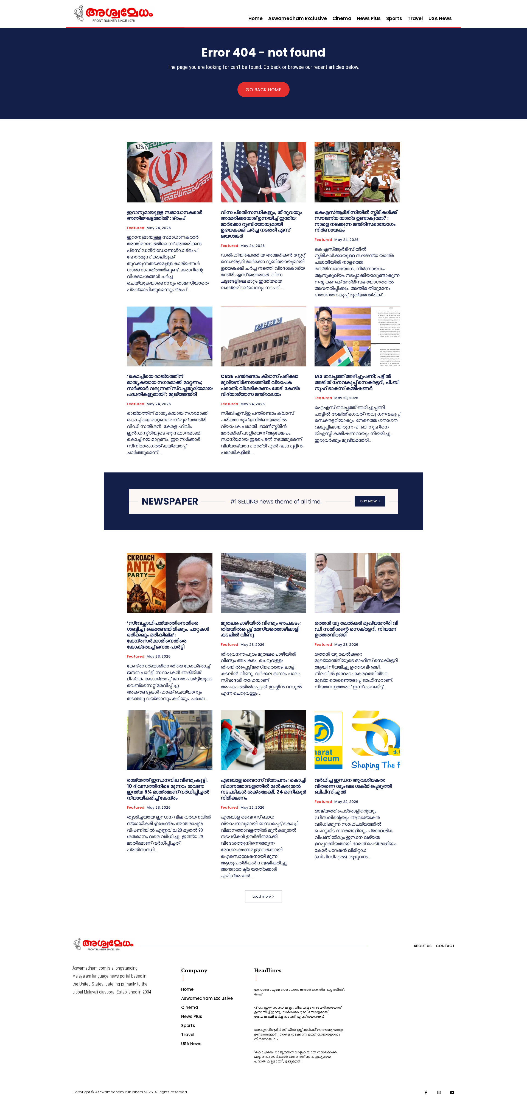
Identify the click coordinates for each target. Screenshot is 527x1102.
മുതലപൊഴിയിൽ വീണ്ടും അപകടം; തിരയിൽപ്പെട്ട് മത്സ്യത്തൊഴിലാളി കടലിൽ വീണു (261, 628)
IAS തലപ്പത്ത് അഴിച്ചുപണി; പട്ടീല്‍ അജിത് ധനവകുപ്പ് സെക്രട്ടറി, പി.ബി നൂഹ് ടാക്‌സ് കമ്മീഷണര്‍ (357, 382)
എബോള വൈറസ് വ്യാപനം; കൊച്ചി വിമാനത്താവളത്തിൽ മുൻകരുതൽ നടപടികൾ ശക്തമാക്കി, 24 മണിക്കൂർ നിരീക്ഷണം (263, 789)
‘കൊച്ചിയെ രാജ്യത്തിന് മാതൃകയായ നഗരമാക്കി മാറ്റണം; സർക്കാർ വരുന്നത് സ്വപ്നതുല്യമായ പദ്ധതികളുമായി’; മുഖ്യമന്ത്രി (169, 385)
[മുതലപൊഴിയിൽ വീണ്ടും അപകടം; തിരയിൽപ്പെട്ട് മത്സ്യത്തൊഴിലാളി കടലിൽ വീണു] (263, 583)
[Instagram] (439, 1093)
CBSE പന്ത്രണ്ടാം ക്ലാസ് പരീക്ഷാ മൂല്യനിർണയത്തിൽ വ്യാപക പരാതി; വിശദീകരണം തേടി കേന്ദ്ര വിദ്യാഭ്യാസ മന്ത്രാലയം (260, 385)
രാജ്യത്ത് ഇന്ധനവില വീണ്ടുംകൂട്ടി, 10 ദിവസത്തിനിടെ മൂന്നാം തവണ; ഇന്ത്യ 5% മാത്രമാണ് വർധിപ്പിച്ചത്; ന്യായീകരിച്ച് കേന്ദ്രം (168, 789)
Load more (262, 896)
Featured (135, 228)
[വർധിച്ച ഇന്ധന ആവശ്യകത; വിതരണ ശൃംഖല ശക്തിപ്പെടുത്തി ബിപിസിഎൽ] (357, 740)
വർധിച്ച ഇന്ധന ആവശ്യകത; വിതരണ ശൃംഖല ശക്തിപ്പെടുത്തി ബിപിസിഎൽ (353, 786)
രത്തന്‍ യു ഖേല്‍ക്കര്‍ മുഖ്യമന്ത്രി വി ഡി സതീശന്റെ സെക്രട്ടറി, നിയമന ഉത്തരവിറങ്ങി (356, 628)
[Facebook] (426, 1093)
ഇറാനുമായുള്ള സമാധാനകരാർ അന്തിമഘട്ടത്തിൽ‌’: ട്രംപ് (164, 215)
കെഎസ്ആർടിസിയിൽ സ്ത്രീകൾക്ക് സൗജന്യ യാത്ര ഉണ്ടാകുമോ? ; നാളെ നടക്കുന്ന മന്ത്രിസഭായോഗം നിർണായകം (356, 221)
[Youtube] (452, 1093)
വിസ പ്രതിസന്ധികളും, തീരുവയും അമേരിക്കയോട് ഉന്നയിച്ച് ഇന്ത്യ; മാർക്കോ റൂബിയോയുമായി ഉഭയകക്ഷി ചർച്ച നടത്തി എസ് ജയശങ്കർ (261, 224)
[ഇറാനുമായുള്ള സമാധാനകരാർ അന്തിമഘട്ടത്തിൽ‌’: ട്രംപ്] (169, 172)
